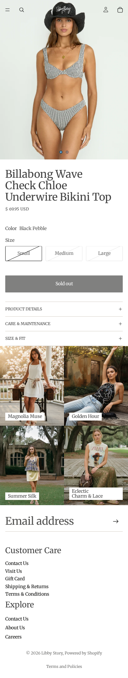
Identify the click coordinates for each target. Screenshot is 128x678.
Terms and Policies (64, 666)
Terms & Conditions (27, 594)
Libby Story (52, 653)
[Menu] (7, 9)
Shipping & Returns (27, 586)
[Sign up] (116, 521)
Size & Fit (15, 338)
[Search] (21, 10)
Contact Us (17, 564)
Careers (13, 637)
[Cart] (120, 10)
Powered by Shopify (83, 653)
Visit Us (13, 571)
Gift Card (15, 579)
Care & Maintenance (28, 323)
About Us (15, 628)
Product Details (23, 308)
